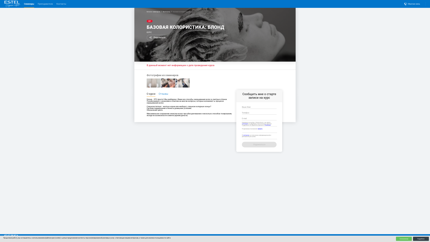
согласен (246, 135)
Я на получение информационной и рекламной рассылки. (256, 136)
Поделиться (159, 37)
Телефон (245, 113)
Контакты (61, 4)
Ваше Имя (246, 107)
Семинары (29, 4)
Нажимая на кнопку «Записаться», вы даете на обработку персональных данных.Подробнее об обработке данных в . (257, 124)
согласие (245, 124)
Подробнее (421, 239)
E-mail (244, 119)
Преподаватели (45, 4)
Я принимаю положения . (252, 129)
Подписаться (259, 145)
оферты (260, 129)
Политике (268, 125)
